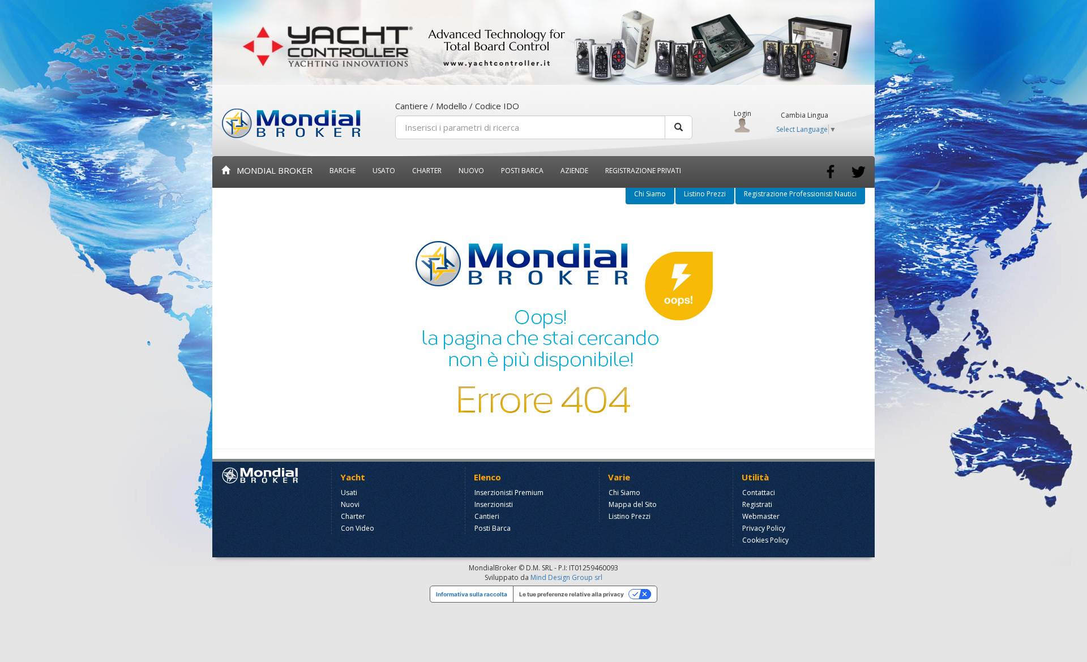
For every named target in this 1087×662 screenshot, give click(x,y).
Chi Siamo (650, 194)
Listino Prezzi (705, 194)
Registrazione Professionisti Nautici (800, 194)
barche (342, 170)
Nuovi (350, 504)
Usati (349, 492)
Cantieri (486, 516)
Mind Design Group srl (566, 577)
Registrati (757, 504)
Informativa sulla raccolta (471, 594)
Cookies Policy (765, 540)
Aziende (574, 170)
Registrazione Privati (643, 170)
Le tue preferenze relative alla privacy (571, 594)
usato (384, 170)
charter (427, 170)
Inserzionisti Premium (509, 492)
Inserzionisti (493, 504)
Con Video (357, 528)
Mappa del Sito (633, 504)
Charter (353, 516)
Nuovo (471, 170)
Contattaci (758, 492)
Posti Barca (522, 170)
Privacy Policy (763, 528)
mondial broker (271, 170)
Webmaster (761, 516)
